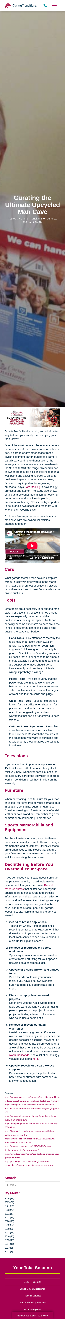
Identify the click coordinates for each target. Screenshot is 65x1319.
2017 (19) (9, 1232)
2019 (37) (9, 1225)
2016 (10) (9, 1236)
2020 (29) (9, 1221)
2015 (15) (9, 1240)
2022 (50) (9, 1213)
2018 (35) (9, 1229)
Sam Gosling (32, 487)
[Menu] (54, 5)
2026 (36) (9, 1198)
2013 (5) (9, 1247)
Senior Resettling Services (33, 1302)
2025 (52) (9, 1202)
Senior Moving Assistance (32, 1288)
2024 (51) (9, 1206)
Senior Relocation (32, 1282)
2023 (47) (9, 1210)
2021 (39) (9, 1217)
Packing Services (32, 1295)
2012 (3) (9, 1251)
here (35, 1058)
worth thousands (19, 1055)
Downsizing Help (32, 1309)
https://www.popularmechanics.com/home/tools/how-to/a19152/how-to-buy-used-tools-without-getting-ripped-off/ (32, 1108)
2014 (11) (9, 1244)
